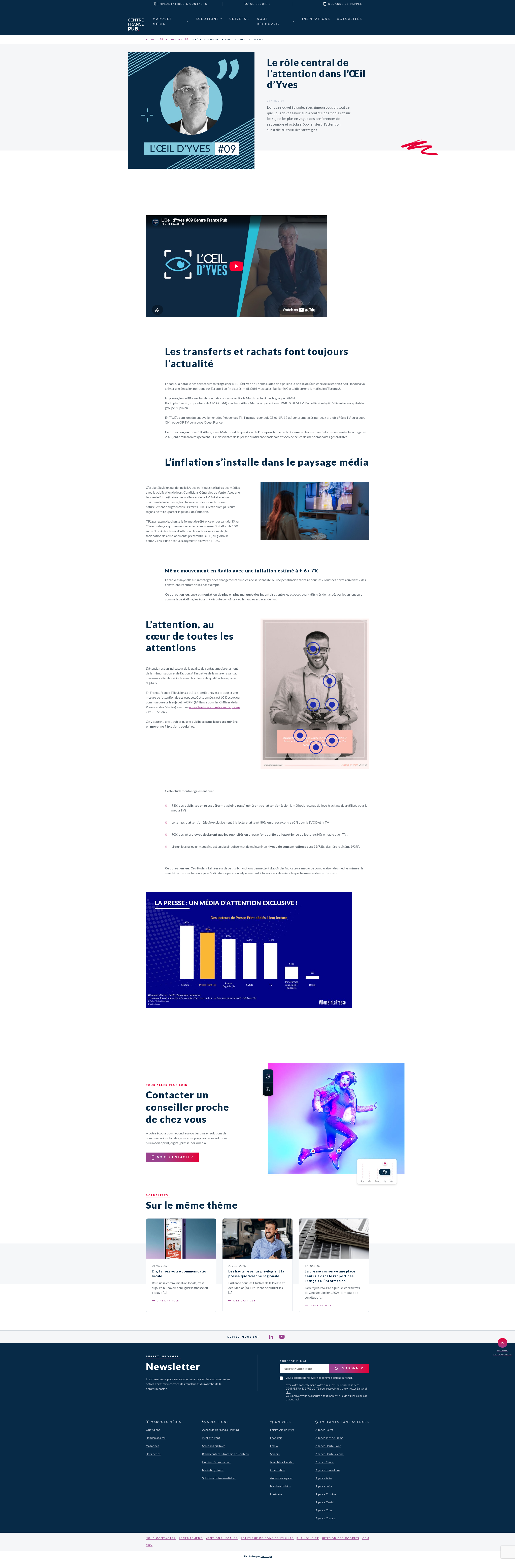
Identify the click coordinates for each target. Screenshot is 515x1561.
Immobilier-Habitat (282, 1462)
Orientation (277, 1470)
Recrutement (191, 1538)
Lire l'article (168, 1300)
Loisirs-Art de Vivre (282, 1429)
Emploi (274, 1446)
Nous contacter (161, 1538)
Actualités (174, 39)
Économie (276, 1437)
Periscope (266, 1556)
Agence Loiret (324, 1429)
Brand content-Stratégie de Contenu (225, 1454)
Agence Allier (323, 1478)
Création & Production (216, 1462)
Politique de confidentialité (267, 1538)
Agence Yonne (324, 1462)
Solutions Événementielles (219, 1478)
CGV (149, 1545)
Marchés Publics (280, 1486)
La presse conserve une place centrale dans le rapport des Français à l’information (330, 1276)
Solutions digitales (213, 1446)
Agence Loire (323, 1486)
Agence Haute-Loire (328, 1446)
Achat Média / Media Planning (220, 1429)
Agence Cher (323, 1510)
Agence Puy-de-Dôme (329, 1437)
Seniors (275, 1454)
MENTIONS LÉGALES (222, 1538)
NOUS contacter (175, 1157)
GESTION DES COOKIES (340, 1538)
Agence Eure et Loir (327, 1470)
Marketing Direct (213, 1470)
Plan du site (308, 1538)
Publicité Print (211, 1437)
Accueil (152, 39)
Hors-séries (153, 1454)
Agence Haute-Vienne (329, 1454)
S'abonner (352, 1368)
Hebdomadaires (156, 1437)
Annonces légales (281, 1478)
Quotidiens (153, 1429)
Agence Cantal (324, 1502)
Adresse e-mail (294, 1361)
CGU (365, 1538)
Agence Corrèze (325, 1494)
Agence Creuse (325, 1518)
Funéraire (276, 1494)
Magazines (152, 1446)
